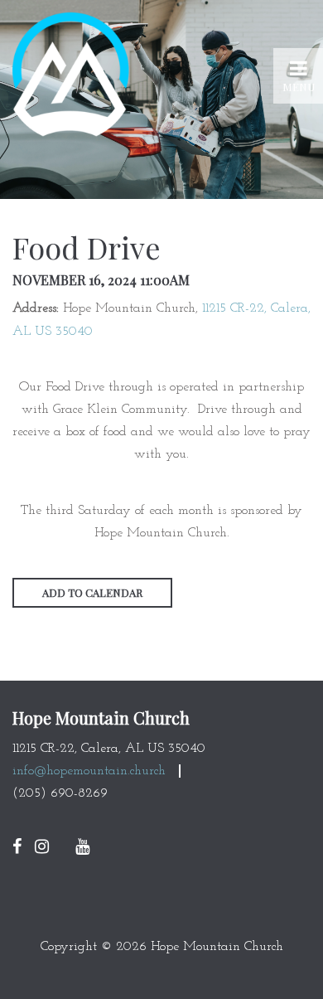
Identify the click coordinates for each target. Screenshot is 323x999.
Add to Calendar (92, 592)
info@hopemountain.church (89, 771)
